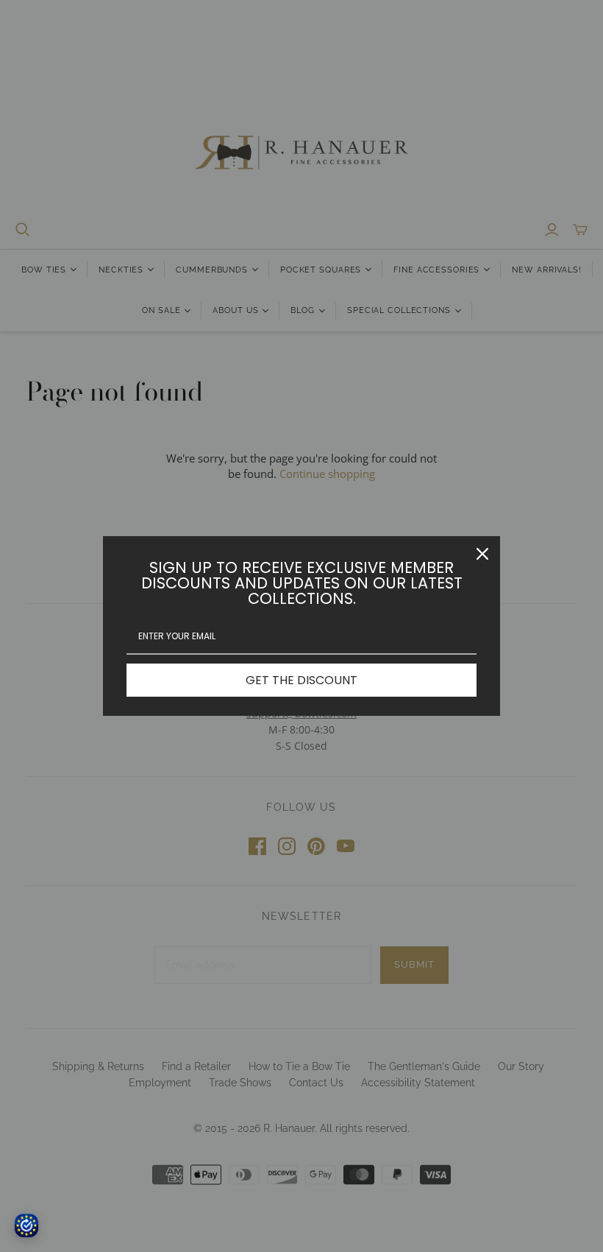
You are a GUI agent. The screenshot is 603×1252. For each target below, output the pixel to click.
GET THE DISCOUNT (301, 680)
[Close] (482, 554)
